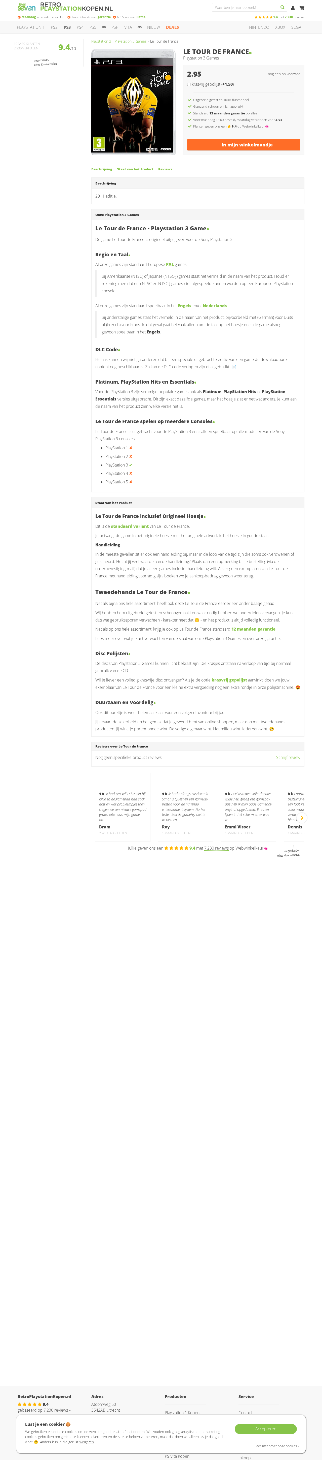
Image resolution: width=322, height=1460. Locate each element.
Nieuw (153, 27)
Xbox (280, 27)
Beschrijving (101, 169)
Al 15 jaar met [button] (131, 17)
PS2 (54, 27)
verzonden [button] (43, 17)
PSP (114, 27)
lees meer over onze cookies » (277, 1446)
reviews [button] (288, 17)
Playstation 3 (101, 41)
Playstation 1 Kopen (182, 1412)
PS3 (67, 27)
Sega (296, 27)
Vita (128, 27)
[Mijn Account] (293, 8)
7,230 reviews (216, 848)
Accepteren (265, 1429)
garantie (272, 638)
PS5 (93, 27)
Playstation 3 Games (131, 41)
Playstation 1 (31, 27)
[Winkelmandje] (301, 8)
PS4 (80, 27)
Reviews (165, 169)
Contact (245, 1412)
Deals (172, 27)
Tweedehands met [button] (91, 17)
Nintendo (259, 27)
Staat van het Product (135, 169)
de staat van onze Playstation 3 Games (206, 638)
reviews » (57, 1410)
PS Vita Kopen (177, 1456)
